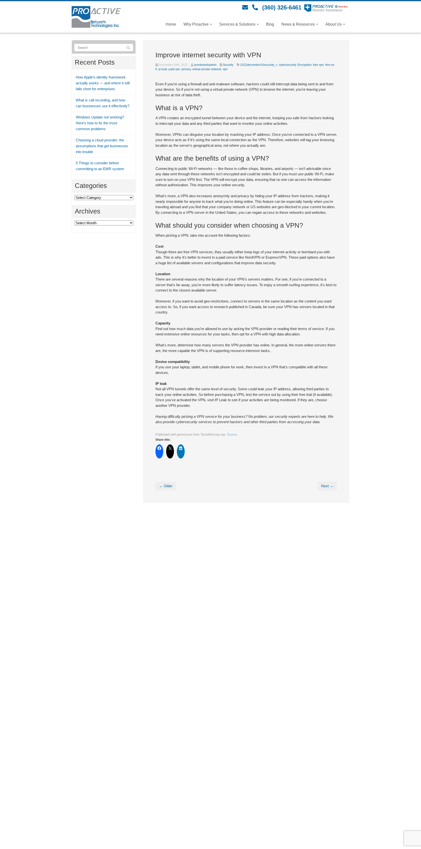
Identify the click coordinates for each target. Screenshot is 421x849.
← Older (165, 486)
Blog (270, 24)
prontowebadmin (205, 65)
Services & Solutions (237, 24)
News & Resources (298, 24)
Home (171, 24)
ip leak (162, 69)
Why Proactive (196, 24)
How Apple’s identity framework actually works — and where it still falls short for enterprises (103, 83)
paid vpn (174, 69)
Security (228, 65)
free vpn (318, 65)
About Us (334, 24)
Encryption (304, 65)
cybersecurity (287, 65)
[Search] (128, 48)
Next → (327, 486)
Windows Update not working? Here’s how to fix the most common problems (100, 123)
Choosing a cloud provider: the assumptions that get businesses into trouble (102, 146)
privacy (186, 69)
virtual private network (206, 69)
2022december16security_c (258, 65)
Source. (232, 434)
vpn (225, 69)
